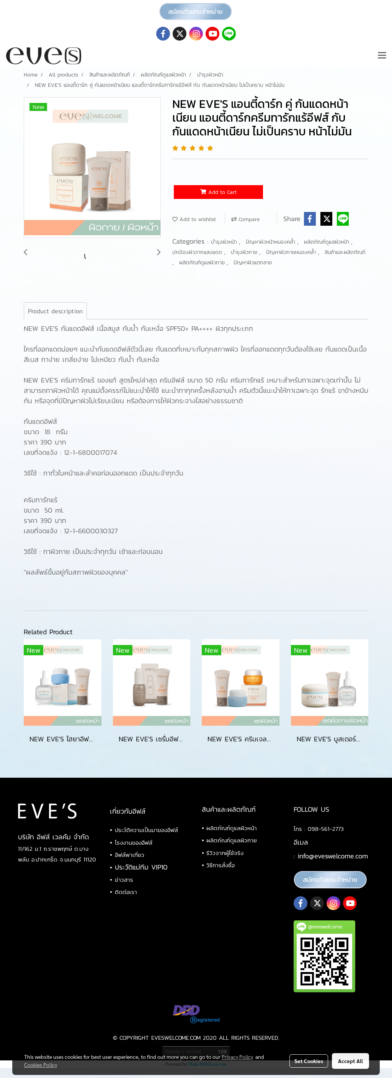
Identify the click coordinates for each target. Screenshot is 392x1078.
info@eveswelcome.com (332, 856)
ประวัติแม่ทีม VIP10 (141, 867)
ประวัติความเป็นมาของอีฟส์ (146, 830)
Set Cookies (308, 1060)
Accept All (350, 1060)
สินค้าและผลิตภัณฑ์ (345, 252)
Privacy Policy (237, 1056)
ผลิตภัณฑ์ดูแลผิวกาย (203, 263)
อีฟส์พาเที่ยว (129, 854)
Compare (248, 219)
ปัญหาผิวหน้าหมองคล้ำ (271, 242)
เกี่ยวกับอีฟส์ (127, 811)
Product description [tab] (55, 311)
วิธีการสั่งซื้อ (220, 865)
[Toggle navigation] (382, 55)
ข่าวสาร (124, 879)
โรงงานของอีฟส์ (133, 842)
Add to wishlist (197, 219)
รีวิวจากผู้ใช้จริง (224, 852)
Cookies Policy (40, 1064)
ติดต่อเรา (126, 891)
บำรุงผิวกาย (245, 252)
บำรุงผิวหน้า (225, 242)
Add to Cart (221, 192)
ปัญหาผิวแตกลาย (253, 263)
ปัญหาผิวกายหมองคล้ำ (292, 252)
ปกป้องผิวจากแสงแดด (198, 252)
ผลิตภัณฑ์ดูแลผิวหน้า (327, 242)
